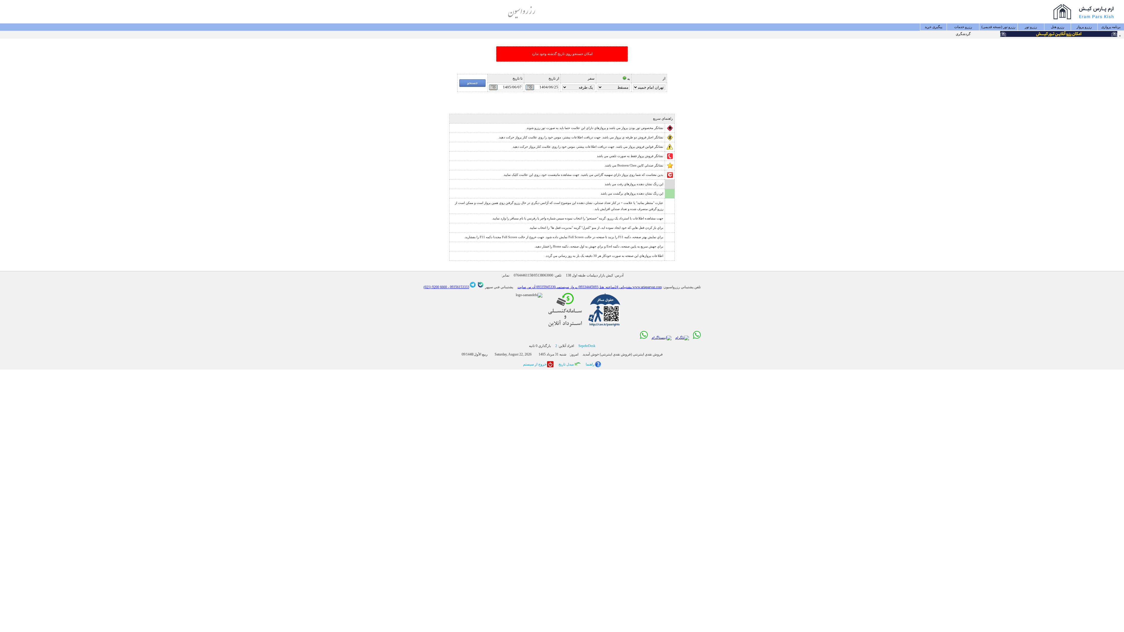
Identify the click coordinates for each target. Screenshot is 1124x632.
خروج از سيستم (534, 364)
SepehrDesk (586, 346)
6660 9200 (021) (435, 287)
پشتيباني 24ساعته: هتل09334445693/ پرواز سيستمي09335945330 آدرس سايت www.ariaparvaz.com (590, 287)
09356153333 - (458, 287)
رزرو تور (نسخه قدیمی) (998, 27)
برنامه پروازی (1110, 27)
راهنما (590, 364)
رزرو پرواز (1084, 27)
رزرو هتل (1057, 27)
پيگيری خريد (933, 27)
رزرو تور (1031, 27)
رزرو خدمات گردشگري (963, 28)
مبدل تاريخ (566, 364)
